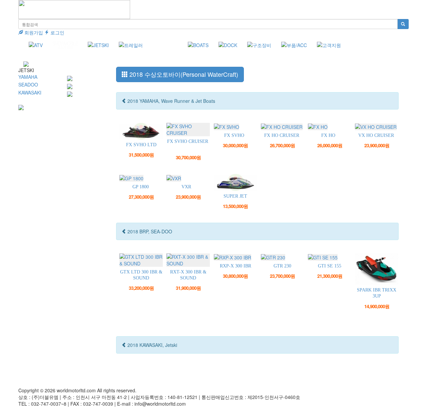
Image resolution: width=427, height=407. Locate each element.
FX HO (328, 135)
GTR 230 (282, 265)
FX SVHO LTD (141, 144)
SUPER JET (235, 196)
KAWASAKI (29, 92)
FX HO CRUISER (281, 135)
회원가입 (33, 32)
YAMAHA (27, 76)
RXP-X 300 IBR (235, 265)
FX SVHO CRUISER (187, 141)
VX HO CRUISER (376, 135)
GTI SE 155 (329, 265)
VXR (186, 186)
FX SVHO (234, 135)
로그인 (56, 32)
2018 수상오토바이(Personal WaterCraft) (183, 74)
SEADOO (28, 84)
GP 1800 (140, 186)
